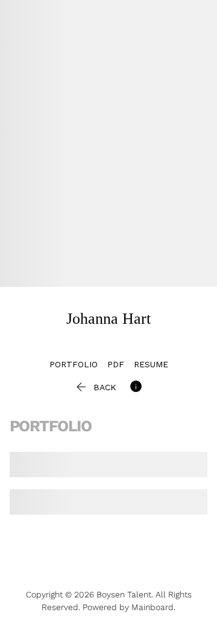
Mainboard (152, 607)
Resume (151, 364)
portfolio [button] (73, 364)
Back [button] (95, 387)
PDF (115, 364)
